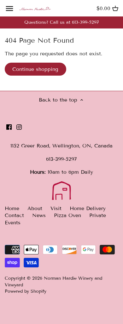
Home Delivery (88, 208)
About (34, 208)
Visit (56, 208)
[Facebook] (9, 126)
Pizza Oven (67, 215)
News (39, 215)
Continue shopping (35, 69)
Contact (14, 215)
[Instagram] (19, 126)
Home (12, 208)
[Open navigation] (9, 8)
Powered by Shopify (25, 291)
